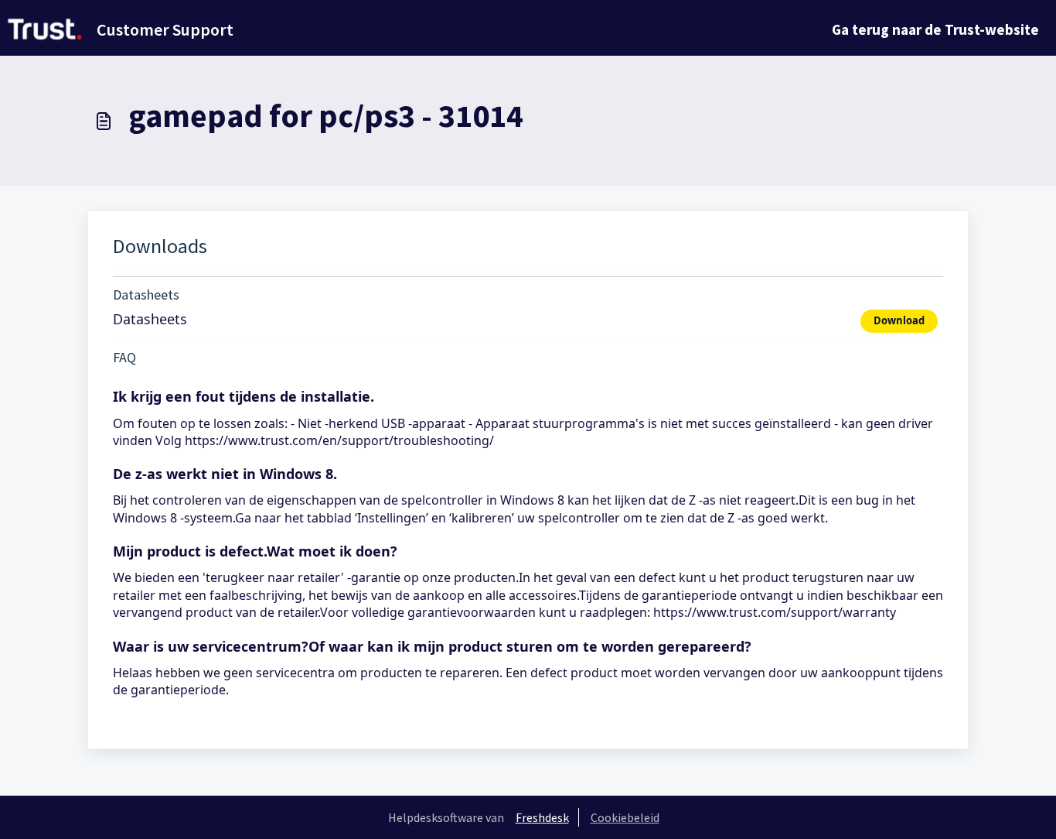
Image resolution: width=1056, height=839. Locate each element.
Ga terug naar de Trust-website (935, 29)
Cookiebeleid (625, 817)
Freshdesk (542, 817)
